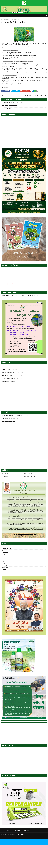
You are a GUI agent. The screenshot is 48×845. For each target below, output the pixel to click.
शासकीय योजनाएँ (5, 567)
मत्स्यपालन (4, 563)
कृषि (3, 550)
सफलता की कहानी (5, 571)
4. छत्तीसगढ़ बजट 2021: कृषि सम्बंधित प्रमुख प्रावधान (11, 283)
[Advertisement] (24, 399)
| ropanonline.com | (11, 834)
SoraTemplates (8, 837)
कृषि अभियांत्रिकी (5, 552)
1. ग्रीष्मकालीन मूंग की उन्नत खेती (7, 277)
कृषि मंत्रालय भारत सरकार (28, 474)
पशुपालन (4, 561)
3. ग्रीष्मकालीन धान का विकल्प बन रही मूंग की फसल (10, 281)
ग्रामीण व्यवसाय (5, 556)
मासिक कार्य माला (6, 87)
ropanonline (4, 24)
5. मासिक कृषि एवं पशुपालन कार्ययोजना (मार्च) (9, 286)
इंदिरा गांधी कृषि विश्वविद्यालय (28, 473)
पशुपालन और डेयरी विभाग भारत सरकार (30, 476)
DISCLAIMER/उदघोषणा (25, 830)
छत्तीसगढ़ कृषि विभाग (5, 473)
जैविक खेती (4, 559)
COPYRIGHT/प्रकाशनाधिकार (15, 830)
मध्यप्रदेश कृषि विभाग (5, 476)
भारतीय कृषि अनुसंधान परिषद (6, 474)
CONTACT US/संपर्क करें (5, 830)
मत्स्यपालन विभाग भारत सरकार (6, 477)
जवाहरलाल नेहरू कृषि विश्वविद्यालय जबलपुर (30, 477)
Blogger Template (20, 837)
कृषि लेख (4, 554)
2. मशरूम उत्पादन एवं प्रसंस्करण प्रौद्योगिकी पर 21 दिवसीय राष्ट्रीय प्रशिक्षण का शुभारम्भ (16, 279)
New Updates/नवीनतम (7, 548)
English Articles (6, 546)
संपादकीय (4, 569)
